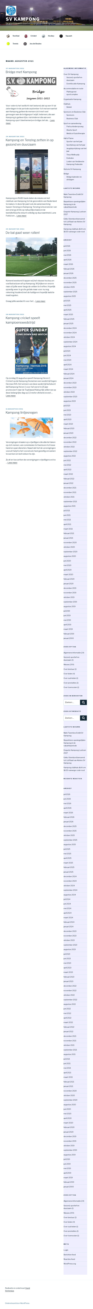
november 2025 (70, 282)
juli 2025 (67, 301)
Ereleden (70, 158)
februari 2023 (69, 428)
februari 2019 (69, 634)
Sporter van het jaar (74, 141)
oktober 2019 (69, 597)
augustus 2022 (70, 456)
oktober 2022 (69, 447)
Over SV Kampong (71, 74)
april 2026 (67, 260)
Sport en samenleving (72, 123)
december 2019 (70, 588)
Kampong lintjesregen (22, 412)
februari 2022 (69, 479)
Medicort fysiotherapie (75, 133)
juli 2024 (67, 351)
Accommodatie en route (73, 88)
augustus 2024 (70, 346)
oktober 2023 (69, 392)
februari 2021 (69, 533)
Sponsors (70, 115)
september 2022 (70, 451)
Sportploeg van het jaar (75, 145)
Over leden (68, 674)
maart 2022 (68, 474)
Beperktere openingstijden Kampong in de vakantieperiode (74, 204)
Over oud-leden (70, 678)
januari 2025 (68, 323)
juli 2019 (67, 611)
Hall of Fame (69, 138)
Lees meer (22, 216)
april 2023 (67, 419)
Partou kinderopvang (74, 126)
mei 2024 (67, 360)
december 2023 (70, 383)
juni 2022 (67, 460)
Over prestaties (70, 683)
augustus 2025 (70, 296)
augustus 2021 (69, 506)
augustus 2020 (70, 556)
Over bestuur (69, 669)
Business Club (72, 118)
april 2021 (67, 524)
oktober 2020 (69, 547)
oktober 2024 (69, 337)
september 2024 (70, 342)
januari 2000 (69, 638)
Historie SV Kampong (72, 169)
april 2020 (68, 570)
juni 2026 (67, 251)
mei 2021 (67, 520)
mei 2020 (67, 565)
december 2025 (70, 278)
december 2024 (70, 328)
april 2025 (67, 310)
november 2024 (70, 333)
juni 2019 (67, 615)
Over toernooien (70, 687)
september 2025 (70, 292)
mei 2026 (67, 255)
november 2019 (70, 593)
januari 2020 (69, 584)
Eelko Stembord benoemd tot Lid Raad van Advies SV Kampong (74, 221)
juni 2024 (67, 355)
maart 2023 (68, 424)
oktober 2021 (69, 497)
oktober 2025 (69, 287)
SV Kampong (23, 19)
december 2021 (70, 488)
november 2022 (70, 442)
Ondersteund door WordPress (17, 1303)
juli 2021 (67, 510)
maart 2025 (68, 314)
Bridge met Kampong (21, 72)
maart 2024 (68, 369)
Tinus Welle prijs (72, 155)
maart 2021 (68, 529)
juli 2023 (67, 406)
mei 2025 (67, 305)
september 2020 (70, 552)
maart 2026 (68, 264)
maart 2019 (68, 629)
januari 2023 (68, 433)
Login (66, 1250)
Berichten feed (70, 1255)
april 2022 (67, 470)
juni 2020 (67, 561)
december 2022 (70, 438)
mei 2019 (67, 620)
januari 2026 (68, 273)
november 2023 (70, 387)
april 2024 (67, 365)
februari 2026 (69, 269)
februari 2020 (69, 579)
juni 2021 (67, 515)
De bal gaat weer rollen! (23, 232)
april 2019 (67, 625)
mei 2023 (67, 415)
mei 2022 (67, 465)
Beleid (69, 107)
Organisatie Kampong (72, 99)
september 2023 (70, 397)
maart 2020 (68, 574)
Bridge (66, 174)
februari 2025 (69, 319)
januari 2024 (68, 378)
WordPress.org (70, 1264)
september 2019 (70, 602)
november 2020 (70, 542)
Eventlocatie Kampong (75, 84)
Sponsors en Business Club (74, 112)
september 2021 (70, 501)
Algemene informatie (72, 653)
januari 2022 (68, 483)
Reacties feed (69, 1259)
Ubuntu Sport (71, 130)
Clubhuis (67, 104)
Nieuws (67, 664)
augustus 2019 (70, 606)
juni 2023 (67, 410)
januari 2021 (68, 538)
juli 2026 (67, 246)
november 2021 (70, 492)
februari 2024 (69, 374)
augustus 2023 (70, 401)
